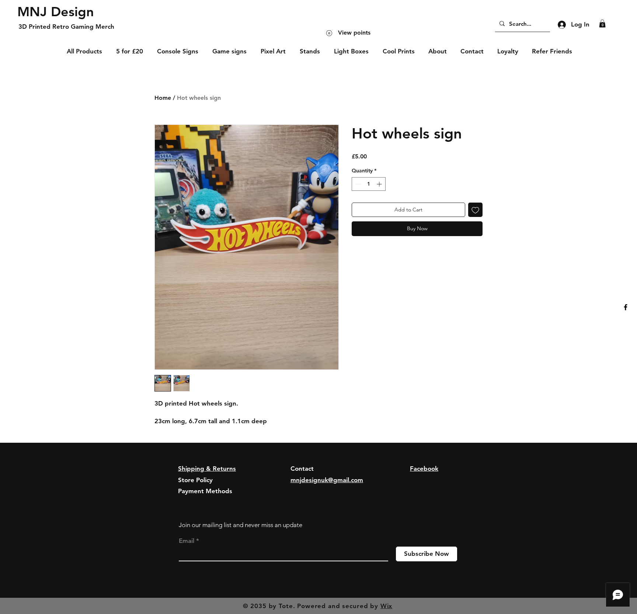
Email (186, 541)
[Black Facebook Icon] (626, 307)
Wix (386, 606)
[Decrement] (357, 184)
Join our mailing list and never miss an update (240, 525)
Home (162, 97)
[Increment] (379, 184)
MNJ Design (55, 12)
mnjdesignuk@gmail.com (326, 480)
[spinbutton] (368, 184)
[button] (602, 24)
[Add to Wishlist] (475, 210)
